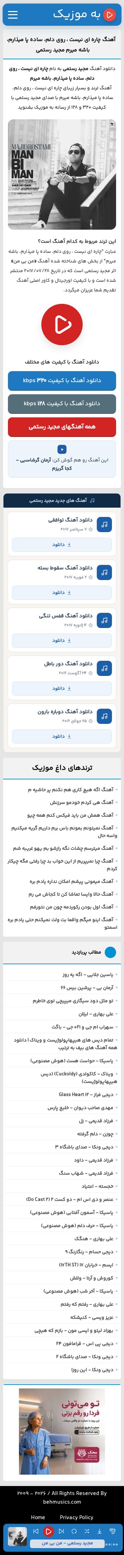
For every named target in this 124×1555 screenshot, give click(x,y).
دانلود (58, 544)
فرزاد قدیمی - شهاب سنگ (86, 1173)
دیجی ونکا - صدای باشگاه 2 (84, 1357)
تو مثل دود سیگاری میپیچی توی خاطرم (73, 1001)
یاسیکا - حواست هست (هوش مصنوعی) (71, 1061)
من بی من (23, 261)
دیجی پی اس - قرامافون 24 (84, 1344)
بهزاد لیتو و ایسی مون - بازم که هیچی (73, 1331)
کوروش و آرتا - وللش (91, 1278)
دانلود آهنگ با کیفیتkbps (62, 380)
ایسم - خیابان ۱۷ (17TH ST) (86, 1265)
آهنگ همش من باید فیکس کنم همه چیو (70, 815)
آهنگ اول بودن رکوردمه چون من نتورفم (71, 907)
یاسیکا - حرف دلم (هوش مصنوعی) (77, 1226)
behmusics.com (62, 1502)
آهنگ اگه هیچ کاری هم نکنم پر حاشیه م (70, 790)
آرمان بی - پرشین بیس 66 (87, 988)
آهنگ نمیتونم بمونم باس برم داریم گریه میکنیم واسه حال (64, 832)
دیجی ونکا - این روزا (92, 1370)
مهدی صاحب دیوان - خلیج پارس (80, 1108)
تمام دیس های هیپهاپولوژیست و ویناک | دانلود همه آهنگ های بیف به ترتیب (65, 1044)
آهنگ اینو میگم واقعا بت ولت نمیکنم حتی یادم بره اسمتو (62, 923)
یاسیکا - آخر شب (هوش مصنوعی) (78, 1291)
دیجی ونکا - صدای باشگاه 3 (84, 1147)
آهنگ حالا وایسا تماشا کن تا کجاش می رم (71, 894)
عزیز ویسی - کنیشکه (91, 1318)
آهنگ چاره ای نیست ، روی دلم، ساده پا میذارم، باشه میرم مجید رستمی (61, 45)
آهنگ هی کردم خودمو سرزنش (81, 803)
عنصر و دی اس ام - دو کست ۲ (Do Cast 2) (69, 1200)
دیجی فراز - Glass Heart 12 (86, 1095)
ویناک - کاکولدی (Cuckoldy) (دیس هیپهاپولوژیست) (79, 1078)
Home (38, 1518)
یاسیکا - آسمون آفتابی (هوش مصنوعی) (71, 1213)
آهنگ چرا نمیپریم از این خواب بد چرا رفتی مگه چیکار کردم (62, 865)
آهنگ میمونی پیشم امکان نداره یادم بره (71, 882)
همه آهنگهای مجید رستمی (62, 426)
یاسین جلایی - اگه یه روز (88, 975)
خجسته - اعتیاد (97, 1186)
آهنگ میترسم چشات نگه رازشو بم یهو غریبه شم (63, 849)
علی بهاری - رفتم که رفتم (87, 1304)
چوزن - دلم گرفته (95, 1134)
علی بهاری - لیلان (96, 1014)
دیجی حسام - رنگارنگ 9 (89, 1252)
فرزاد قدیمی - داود (93, 1160)
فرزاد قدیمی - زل (96, 1121)
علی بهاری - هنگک (93, 1239)
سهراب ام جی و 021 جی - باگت (82, 1027)
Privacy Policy (76, 1518)
